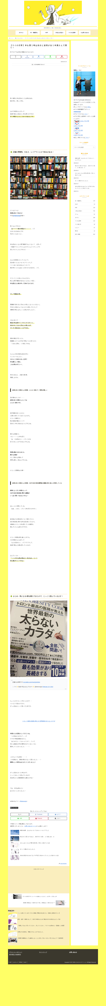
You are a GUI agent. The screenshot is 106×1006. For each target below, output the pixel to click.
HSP (10, 962)
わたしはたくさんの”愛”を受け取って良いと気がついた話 (85, 174)
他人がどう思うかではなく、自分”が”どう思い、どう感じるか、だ (85, 166)
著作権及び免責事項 (15, 954)
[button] (57, 818)
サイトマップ (43, 952)
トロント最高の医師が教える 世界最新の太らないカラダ (38, 721)
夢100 (20, 962)
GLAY (25, 962)
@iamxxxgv (16, 215)
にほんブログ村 (84, 121)
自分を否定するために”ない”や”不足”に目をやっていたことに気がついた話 (85, 187)
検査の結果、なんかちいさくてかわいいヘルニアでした (84, 159)
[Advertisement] (38, 77)
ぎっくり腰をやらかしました (81, 180)
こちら (88, 107)
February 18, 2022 (48, 686)
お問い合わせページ (30, 826)
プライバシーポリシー (15, 952)
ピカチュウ (15, 962)
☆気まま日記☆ (15, 807)
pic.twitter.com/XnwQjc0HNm (31, 682)
